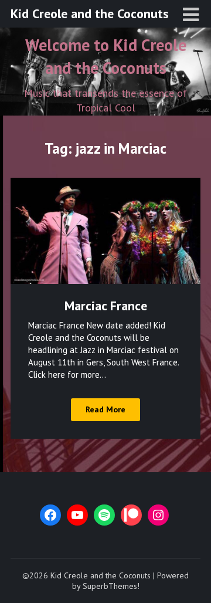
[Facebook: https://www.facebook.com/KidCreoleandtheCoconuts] (50, 515)
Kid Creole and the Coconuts (90, 13)
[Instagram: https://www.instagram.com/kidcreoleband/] (158, 515)
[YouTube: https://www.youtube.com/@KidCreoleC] (77, 515)
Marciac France (105, 305)
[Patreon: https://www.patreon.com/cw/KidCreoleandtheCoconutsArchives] (131, 515)
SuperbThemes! (111, 586)
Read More (105, 409)
